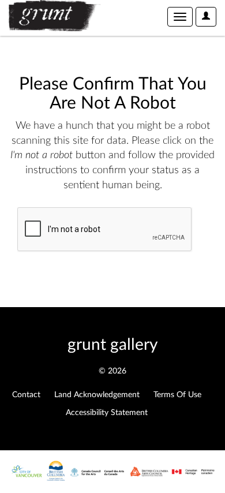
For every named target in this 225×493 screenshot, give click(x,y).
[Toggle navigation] (180, 17)
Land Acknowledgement (97, 395)
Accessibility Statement (107, 413)
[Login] (206, 17)
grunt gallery (113, 345)
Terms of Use (177, 395)
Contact (26, 395)
